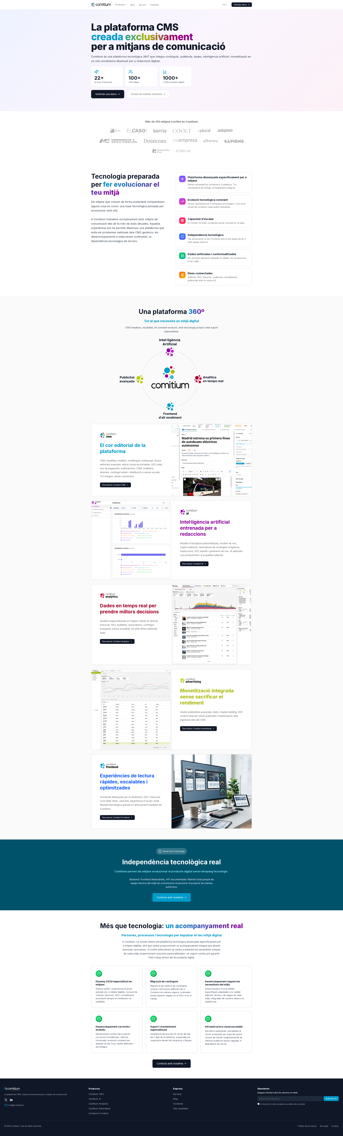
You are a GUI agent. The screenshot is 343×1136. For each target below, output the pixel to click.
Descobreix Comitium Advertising (196, 728)
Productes (119, 4)
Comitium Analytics (98, 1103)
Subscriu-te (331, 1098)
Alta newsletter (180, 1108)
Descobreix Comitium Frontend (115, 817)
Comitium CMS (96, 1094)
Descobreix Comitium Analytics (115, 641)
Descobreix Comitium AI (192, 564)
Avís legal (324, 1126)
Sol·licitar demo (240, 4)
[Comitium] (101, 5)
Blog (133, 5)
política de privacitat (296, 1104)
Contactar (154, 5)
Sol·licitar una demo (106, 94)
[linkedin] (11, 1099)
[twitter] (6, 1099)
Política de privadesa (307, 1126)
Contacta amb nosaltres (170, 897)
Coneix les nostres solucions (146, 94)
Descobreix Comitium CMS (114, 485)
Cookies (335, 1126)
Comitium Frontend (98, 1113)
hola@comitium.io (16, 1105)
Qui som (142, 5)
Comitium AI (95, 1099)
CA (224, 4)
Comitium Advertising (99, 1108)
